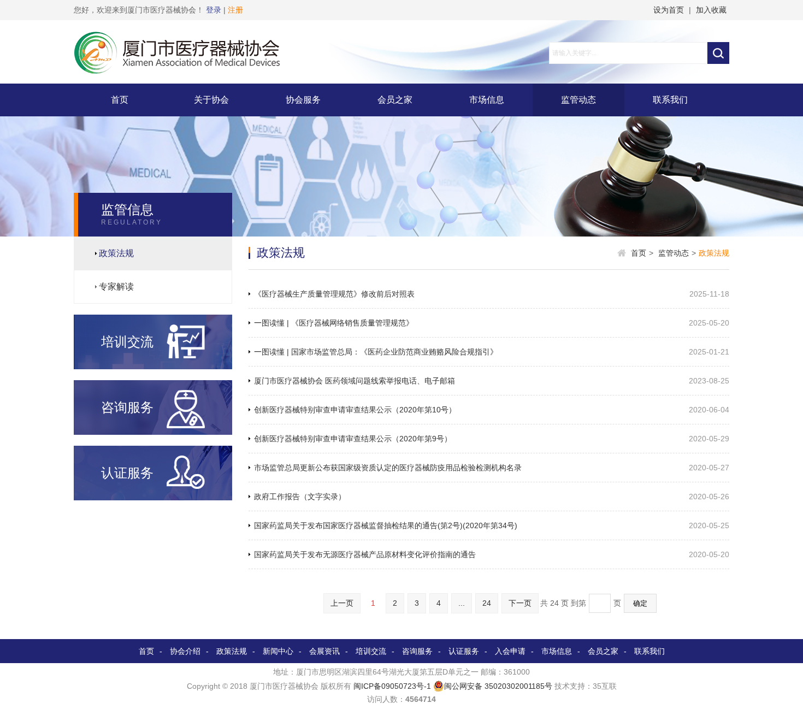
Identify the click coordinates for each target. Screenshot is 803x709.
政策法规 (116, 253)
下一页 (520, 603)
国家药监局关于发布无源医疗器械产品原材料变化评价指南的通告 (365, 554)
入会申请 (510, 651)
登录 (213, 9)
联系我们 (670, 99)
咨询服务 (417, 651)
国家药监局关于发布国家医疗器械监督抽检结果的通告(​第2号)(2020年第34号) (385, 525)
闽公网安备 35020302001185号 (498, 686)
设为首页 (668, 9)
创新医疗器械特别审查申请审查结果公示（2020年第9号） (353, 438)
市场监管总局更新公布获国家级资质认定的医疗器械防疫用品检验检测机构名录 (388, 467)
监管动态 (578, 99)
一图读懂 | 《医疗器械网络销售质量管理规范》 (334, 322)
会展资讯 (324, 651)
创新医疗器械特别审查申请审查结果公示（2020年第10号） (355, 409)
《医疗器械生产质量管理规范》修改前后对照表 (334, 293)
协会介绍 (185, 651)
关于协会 (211, 99)
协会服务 (303, 99)
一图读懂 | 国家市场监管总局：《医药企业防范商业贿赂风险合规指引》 (376, 351)
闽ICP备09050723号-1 (392, 686)
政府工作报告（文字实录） (300, 496)
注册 (235, 9)
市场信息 (486, 99)
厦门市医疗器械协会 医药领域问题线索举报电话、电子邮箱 (354, 380)
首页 (119, 99)
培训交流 (371, 651)
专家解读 (116, 286)
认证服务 (463, 651)
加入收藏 (711, 9)
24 (486, 603)
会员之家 (394, 99)
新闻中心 (278, 651)
